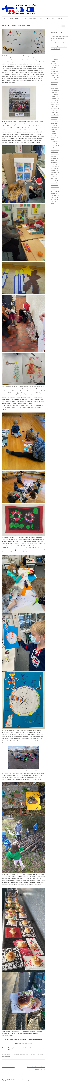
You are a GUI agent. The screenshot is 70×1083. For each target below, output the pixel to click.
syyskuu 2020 (54, 82)
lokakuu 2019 (54, 100)
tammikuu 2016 (55, 168)
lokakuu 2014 (54, 197)
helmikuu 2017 (54, 148)
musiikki (31, 1054)
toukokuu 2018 (54, 123)
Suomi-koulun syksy (8, 1067)
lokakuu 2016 (54, 156)
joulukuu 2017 (54, 131)
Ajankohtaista (14, 18)
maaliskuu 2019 (55, 108)
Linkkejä (60, 18)
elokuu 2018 (54, 119)
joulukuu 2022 (54, 61)
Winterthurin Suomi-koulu (19, 1080)
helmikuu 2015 (54, 189)
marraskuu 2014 (55, 195)
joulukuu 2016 (54, 152)
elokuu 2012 (54, 203)
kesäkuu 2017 (54, 141)
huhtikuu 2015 (54, 185)
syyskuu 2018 (54, 117)
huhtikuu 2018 (54, 125)
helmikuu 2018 (54, 129)
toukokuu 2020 (54, 88)
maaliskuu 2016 (55, 166)
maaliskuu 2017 (55, 146)
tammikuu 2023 (55, 59)
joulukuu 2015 (54, 170)
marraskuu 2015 (55, 172)
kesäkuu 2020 (54, 86)
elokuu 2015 (54, 179)
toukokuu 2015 (54, 183)
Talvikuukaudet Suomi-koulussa (59, 47)
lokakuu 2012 (54, 201)
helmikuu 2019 (54, 111)
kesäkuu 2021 (54, 71)
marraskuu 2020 (55, 78)
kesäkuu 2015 (54, 181)
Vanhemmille (33, 18)
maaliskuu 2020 (55, 90)
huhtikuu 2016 (54, 164)
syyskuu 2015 (54, 176)
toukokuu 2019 (54, 104)
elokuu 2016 (54, 160)
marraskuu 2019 (55, 98)
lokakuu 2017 (54, 135)
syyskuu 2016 (54, 158)
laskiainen (26, 1054)
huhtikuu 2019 (54, 106)
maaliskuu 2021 (55, 73)
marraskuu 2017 (55, 133)
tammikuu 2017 (55, 150)
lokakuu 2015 (54, 174)
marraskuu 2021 (55, 67)
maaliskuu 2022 (55, 65)
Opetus (24, 18)
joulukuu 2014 (54, 193)
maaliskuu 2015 (55, 187)
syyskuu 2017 (54, 137)
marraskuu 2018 (55, 115)
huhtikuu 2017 (54, 143)
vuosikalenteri (40, 1054)
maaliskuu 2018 (55, 127)
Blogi (41, 18)
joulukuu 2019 (54, 96)
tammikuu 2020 (55, 94)
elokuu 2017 (54, 139)
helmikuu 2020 (54, 92)
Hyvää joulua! (54, 40)
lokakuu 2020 (54, 80)
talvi (35, 1054)
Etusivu (4, 18)
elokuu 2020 (54, 84)
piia (9, 1056)
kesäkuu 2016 (54, 162)
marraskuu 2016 (55, 154)
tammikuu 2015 (55, 191)
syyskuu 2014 (54, 199)
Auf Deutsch (50, 18)
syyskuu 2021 (54, 69)
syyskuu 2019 (54, 102)
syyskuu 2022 (54, 63)
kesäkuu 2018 (54, 121)
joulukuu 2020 (54, 75)
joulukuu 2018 (54, 113)
